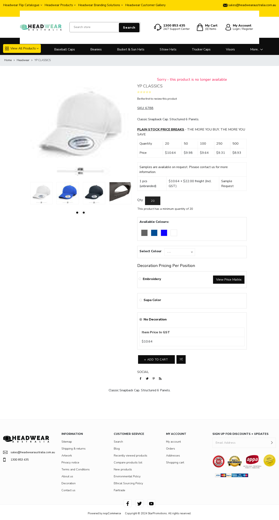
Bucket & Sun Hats (130, 49)
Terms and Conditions (75, 469)
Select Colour (151, 251)
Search (129, 27)
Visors (230, 49)
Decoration (68, 483)
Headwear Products (59, 5)
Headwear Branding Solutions (99, 5)
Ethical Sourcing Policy (128, 483)
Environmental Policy (127, 476)
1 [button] (77, 213)
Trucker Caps (201, 49)
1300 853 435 (20, 460)
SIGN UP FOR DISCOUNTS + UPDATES (240, 434)
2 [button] (84, 213)
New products (123, 469)
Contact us (68, 490)
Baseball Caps (64, 49)
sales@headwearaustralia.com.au (30, 452)
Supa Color (152, 300)
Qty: (140, 200)
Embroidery (152, 279)
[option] (41, 193)
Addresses (173, 456)
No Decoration (155, 319)
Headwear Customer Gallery (145, 5)
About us (67, 476)
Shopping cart (175, 462)
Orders (170, 449)
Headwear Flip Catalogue (21, 5)
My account (173, 442)
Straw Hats (168, 49)
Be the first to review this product (157, 99)
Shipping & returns (73, 449)
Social (143, 372)
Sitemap (66, 442)
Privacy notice (70, 462)
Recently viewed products (130, 456)
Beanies (96, 49)
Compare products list (128, 462)
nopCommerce (112, 513)
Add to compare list (181, 359)
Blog (117, 449)
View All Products (23, 48)
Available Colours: (154, 222)
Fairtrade (119, 490)
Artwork (66, 456)
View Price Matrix (228, 279)
